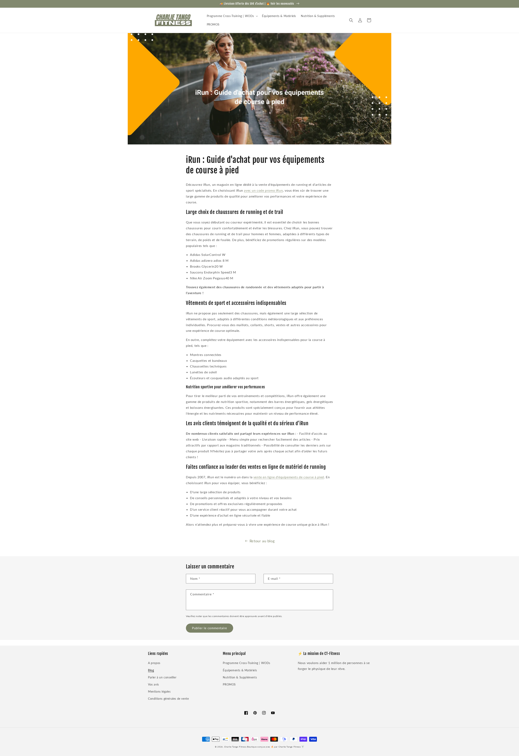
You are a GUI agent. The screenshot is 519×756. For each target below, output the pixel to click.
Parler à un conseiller (162, 677)
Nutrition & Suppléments (240, 677)
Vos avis (153, 684)
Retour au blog (262, 541)
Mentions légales (159, 691)
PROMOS (229, 684)
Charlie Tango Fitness (235, 746)
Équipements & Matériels (240, 670)
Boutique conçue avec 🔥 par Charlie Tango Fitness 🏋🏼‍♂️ (275, 746)
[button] (232, 16)
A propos (154, 663)
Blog (151, 670)
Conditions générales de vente (168, 698)
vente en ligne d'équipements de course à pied (288, 477)
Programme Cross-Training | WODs (246, 663)
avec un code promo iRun (263, 190)
